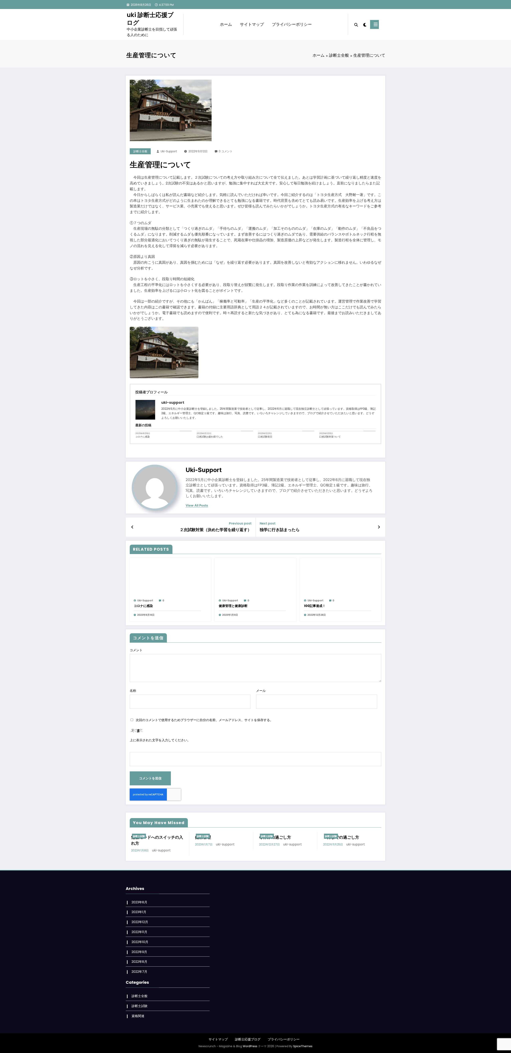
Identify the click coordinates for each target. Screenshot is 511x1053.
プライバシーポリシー (292, 24)
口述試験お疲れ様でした (210, 436)
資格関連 (138, 1016)
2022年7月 (139, 971)
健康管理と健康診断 (233, 606)
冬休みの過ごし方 (275, 837)
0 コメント (226, 151)
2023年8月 (139, 902)
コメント (136, 650)
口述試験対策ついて (330, 436)
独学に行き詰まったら (280, 529)
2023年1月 (139, 912)
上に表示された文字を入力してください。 (160, 740)
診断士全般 (140, 151)
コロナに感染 (142, 436)
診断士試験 (139, 836)
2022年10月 (140, 942)
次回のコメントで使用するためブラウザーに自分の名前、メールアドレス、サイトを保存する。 (204, 720)
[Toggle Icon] (374, 24)
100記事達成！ (315, 606)
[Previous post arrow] (132, 527)
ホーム (226, 24)
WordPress (250, 1046)
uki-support (169, 151)
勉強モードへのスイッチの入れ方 (157, 840)
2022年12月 (140, 922)
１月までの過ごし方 (341, 837)
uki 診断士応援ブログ (150, 19)
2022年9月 (139, 952)
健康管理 (203, 837)
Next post (267, 523)
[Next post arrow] (378, 527)
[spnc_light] (364, 24)
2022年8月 (139, 961)
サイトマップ (252, 24)
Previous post (240, 523)
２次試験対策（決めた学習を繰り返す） (216, 529)
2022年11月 (139, 932)
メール (261, 690)
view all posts (197, 505)
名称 (133, 690)
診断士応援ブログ (247, 1039)
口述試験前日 (265, 436)
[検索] (356, 24)
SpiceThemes (302, 1046)
